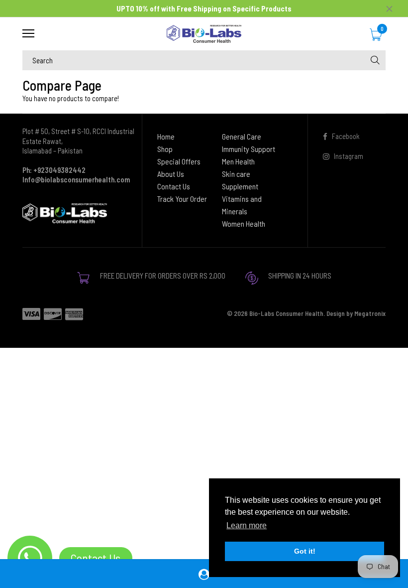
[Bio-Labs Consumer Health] (204, 34)
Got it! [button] (304, 551)
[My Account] (204, 574)
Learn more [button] (246, 525)
